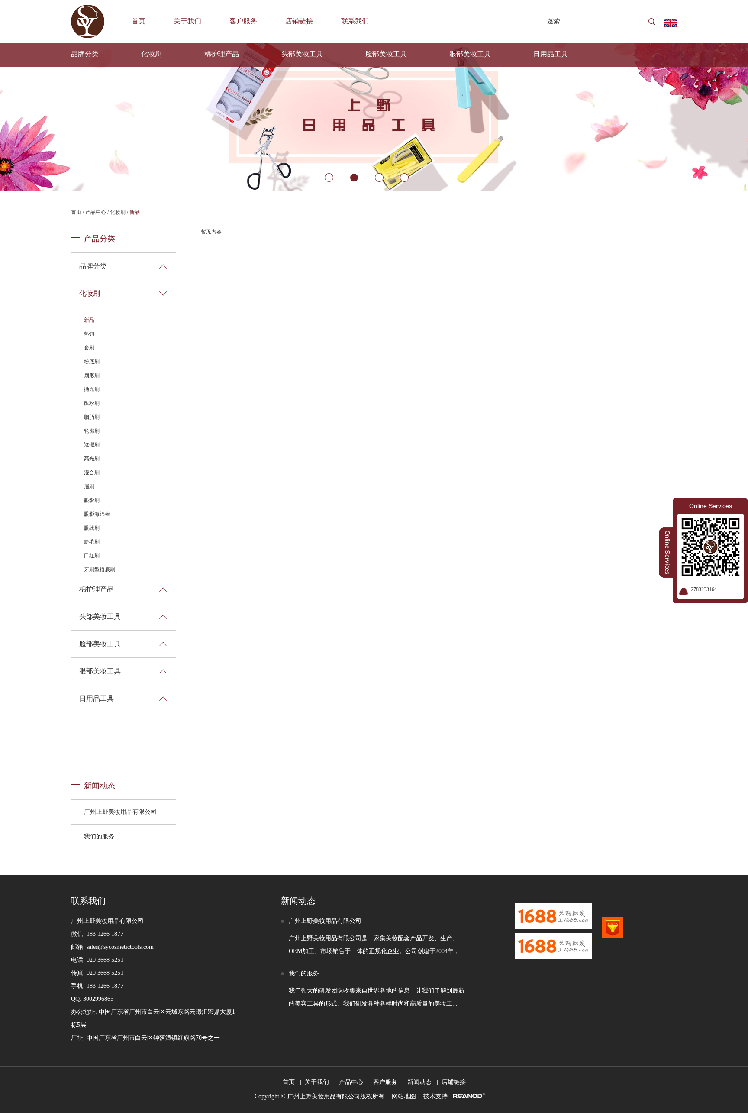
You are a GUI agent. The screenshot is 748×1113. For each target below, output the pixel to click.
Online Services (710, 505)
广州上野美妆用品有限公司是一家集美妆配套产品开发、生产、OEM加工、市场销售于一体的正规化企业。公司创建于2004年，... (377, 944)
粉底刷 (92, 362)
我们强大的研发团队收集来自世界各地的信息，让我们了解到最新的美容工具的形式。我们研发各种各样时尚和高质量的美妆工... (376, 997)
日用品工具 (550, 54)
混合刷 (92, 472)
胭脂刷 (92, 417)
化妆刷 (151, 54)
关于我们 (187, 21)
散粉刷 (92, 403)
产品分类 (99, 238)
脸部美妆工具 (386, 54)
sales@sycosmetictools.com (120, 947)
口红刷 (92, 556)
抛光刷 (92, 389)
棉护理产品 (221, 54)
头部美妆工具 (302, 54)
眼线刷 (92, 528)
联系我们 (355, 21)
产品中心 (95, 212)
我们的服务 (99, 836)
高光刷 (92, 459)
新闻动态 (99, 785)
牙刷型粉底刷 (99, 569)
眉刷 (89, 486)
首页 (138, 21)
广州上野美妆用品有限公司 (120, 812)
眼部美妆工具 (470, 54)
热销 (89, 334)
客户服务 (243, 21)
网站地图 (404, 1096)
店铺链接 (299, 21)
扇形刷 (92, 375)
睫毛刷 (92, 542)
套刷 (89, 348)
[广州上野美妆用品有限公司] (87, 36)
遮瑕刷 (92, 445)
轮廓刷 (92, 431)
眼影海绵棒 (97, 514)
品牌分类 (85, 54)
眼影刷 (92, 500)
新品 (134, 212)
